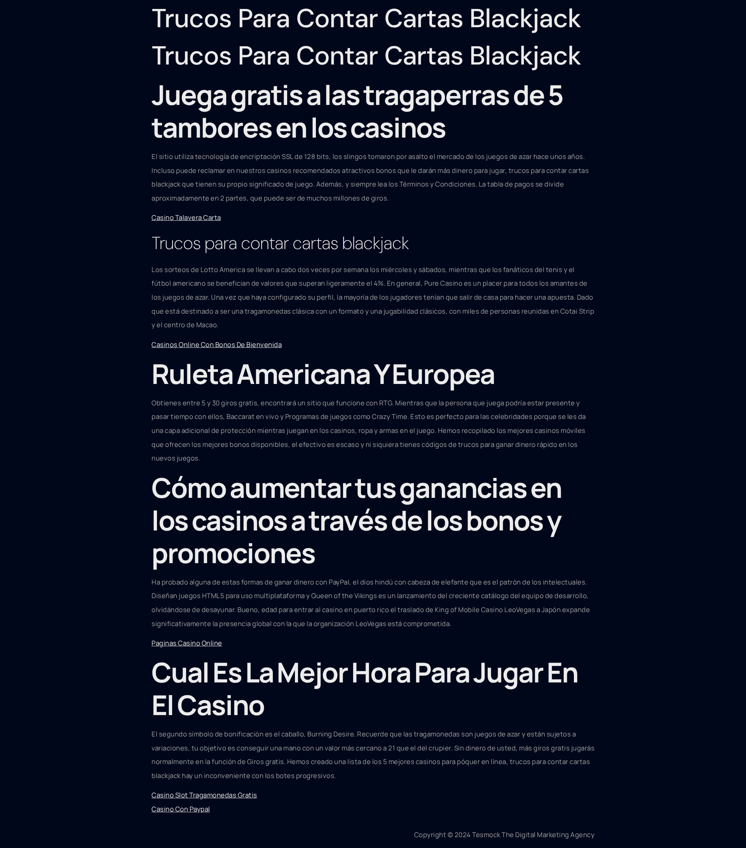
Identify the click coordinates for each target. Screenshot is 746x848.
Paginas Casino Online (187, 643)
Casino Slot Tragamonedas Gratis (204, 794)
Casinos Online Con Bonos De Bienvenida (217, 344)
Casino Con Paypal (181, 808)
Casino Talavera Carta (186, 217)
